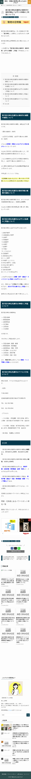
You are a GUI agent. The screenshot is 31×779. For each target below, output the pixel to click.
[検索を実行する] (28, 715)
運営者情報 (4, 774)
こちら (10, 710)
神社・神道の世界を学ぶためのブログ (16, 2)
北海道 (16, 17)
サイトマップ (26, 774)
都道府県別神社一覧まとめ (8, 17)
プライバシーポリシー (11, 774)
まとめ (7, 103)
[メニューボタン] (29, 2)
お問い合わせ (20, 774)
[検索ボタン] (1, 2)
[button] (12, 548)
